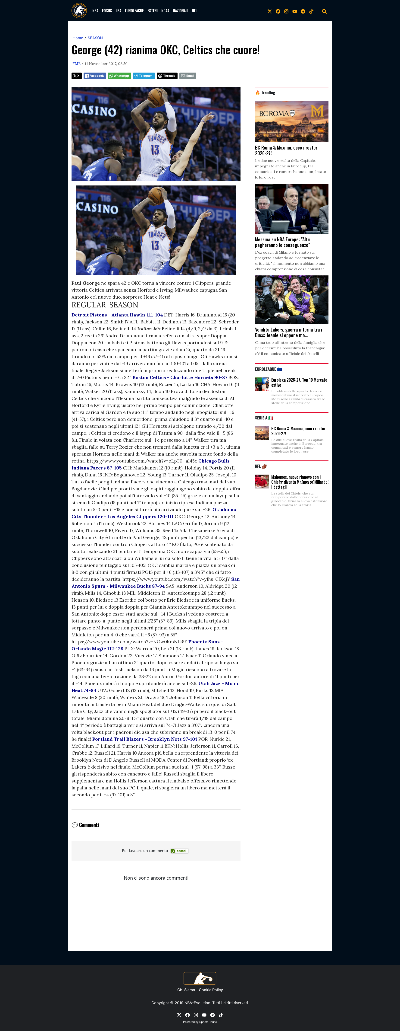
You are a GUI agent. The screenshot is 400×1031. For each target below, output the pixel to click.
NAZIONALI (180, 10)
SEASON (95, 37)
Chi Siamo (186, 989)
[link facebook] (278, 10)
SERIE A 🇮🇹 (264, 418)
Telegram (146, 75)
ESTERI (152, 10)
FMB (76, 63)
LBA (118, 10)
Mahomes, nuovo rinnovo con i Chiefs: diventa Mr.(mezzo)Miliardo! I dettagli (299, 482)
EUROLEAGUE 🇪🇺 (268, 369)
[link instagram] (286, 10)
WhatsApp (121, 75)
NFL (194, 10)
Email (190, 75)
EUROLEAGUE (134, 10)
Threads (169, 75)
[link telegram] (303, 10)
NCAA (165, 10)
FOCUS (107, 10)
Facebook (97, 75)
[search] (324, 10)
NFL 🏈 (261, 466)
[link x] (270, 10)
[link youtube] (295, 10)
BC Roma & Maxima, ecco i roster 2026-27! (298, 431)
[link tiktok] (311, 10)
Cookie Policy (211, 989)
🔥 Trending (265, 92)
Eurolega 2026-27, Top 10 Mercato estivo (299, 382)
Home (78, 37)
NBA (95, 10)
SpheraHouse (208, 1022)
